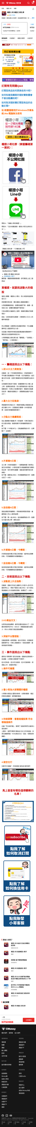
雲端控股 (21, 1062)
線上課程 (4, 1050)
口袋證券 (4, 1087)
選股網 (21, 1059)
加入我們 (17, 1033)
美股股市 (4, 1099)
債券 (3, 1107)
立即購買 (29, 1020)
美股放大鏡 (5, 1084)
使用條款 (10, 1123)
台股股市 (4, 1096)
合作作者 (4, 1056)
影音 (3, 1053)
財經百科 (4, 1082)
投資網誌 (4, 1073)
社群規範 (24, 1123)
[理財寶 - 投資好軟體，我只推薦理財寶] (13, 3)
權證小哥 (9, 8)
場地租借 (21, 1093)
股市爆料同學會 (6, 1064)
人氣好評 (30, 38)
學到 (20, 1073)
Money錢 (4, 1076)
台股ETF (4, 1101)
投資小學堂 (5, 1079)
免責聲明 (30, 1123)
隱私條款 (3, 1123)
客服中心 (21, 1085)
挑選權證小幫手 (9, 276)
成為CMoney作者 (24, 1090)
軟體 (15, 8)
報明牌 (21, 1064)
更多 (33, 18)
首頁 (3, 8)
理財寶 (4, 1042)
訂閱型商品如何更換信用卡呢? (17, 90)
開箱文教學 (21, 38)
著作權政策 (17, 1123)
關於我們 (4, 1033)
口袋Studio (22, 1076)
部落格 (11, 1033)
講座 (3, 1047)
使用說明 (4, 38)
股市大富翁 (22, 1056)
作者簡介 (12, 38)
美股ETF (4, 1104)
